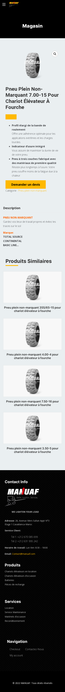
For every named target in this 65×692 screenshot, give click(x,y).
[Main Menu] (4, 4)
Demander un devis (25, 184)
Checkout (15, 649)
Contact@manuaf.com (23, 553)
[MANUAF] (14, 4)
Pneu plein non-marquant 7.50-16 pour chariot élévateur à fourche (32, 403)
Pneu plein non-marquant (32, 190)
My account (16, 655)
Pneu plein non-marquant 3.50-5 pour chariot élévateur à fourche (32, 450)
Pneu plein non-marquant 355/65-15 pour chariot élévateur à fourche (32, 309)
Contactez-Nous (34, 649)
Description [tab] (11, 208)
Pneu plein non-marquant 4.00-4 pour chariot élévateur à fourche (32, 356)
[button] (55, 54)
